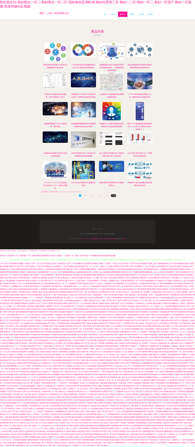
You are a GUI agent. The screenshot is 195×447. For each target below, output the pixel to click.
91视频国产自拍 (50, 306)
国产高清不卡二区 (111, 411)
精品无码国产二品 (90, 397)
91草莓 (113, 403)
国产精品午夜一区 (47, 281)
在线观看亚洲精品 (40, 323)
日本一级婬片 (100, 266)
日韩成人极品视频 (167, 386)
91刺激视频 (72, 409)
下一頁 (113, 195)
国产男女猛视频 (159, 380)
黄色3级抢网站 (79, 266)
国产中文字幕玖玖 (89, 445)
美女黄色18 (157, 360)
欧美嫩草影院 (144, 443)
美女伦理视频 (86, 263)
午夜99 (92, 377)
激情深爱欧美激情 (111, 346)
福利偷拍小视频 (97, 263)
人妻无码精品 (34, 275)
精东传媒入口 (14, 283)
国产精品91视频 (95, 386)
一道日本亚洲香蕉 (180, 272)
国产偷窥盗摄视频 (66, 272)
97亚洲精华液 (49, 269)
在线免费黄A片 (176, 278)
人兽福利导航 (45, 391)
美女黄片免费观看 (131, 394)
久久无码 (165, 403)
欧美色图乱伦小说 (50, 343)
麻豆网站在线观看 (115, 340)
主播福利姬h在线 (66, 329)
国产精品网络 (174, 403)
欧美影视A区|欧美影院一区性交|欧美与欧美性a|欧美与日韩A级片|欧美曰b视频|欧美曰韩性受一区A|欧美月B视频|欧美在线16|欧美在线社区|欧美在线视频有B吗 (99, 434)
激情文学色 (126, 389)
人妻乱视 (133, 292)
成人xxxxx (179, 377)
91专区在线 (102, 335)
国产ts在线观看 (135, 383)
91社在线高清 (139, 303)
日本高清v (107, 409)
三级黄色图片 (10, 389)
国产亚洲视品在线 (135, 403)
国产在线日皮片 (103, 406)
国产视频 (128, 414)
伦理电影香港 (162, 343)
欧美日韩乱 (48, 354)
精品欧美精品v (7, 394)
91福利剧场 (30, 306)
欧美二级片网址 (25, 394)
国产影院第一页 (175, 323)
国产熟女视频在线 (136, 337)
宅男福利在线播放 (166, 374)
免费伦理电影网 (33, 440)
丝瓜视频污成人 (122, 403)
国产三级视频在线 (46, 411)
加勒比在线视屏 (36, 380)
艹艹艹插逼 (14, 337)
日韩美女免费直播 (105, 389)
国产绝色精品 (47, 337)
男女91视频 (80, 360)
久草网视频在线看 (62, 323)
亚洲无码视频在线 (131, 343)
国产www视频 (142, 380)
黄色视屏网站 (35, 332)
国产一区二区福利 (11, 275)
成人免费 (171, 343)
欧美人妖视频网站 (54, 374)
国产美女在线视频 (63, 306)
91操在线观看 (159, 383)
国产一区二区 (90, 266)
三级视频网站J (100, 400)
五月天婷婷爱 (156, 340)
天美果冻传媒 (82, 337)
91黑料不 (58, 397)
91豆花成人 (49, 369)
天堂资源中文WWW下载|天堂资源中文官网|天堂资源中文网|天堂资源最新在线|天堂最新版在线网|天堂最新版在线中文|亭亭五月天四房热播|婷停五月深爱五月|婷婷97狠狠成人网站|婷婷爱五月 (109, 426)
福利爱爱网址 (22, 352)
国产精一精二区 (78, 329)
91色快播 (167, 306)
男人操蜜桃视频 (113, 309)
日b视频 (45, 329)
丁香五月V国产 (124, 363)
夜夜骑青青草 (68, 275)
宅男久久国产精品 (20, 374)
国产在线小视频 (33, 369)
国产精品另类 (70, 411)
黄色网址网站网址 (170, 391)
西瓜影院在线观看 (59, 292)
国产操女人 (176, 329)
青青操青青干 (170, 414)
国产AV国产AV (39, 269)
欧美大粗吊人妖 (24, 391)
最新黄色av (51, 400)
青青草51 (54, 383)
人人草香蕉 (148, 303)
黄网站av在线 (119, 414)
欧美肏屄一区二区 (26, 377)
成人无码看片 (143, 343)
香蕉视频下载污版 (69, 377)
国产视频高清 (103, 292)
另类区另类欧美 (38, 343)
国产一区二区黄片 (181, 352)
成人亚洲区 (9, 323)
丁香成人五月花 (155, 315)
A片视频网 (187, 343)
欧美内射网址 (77, 332)
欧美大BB (69, 309)
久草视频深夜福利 (77, 374)
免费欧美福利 (65, 440)
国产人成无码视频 (150, 278)
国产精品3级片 (68, 269)
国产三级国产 (120, 335)
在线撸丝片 (69, 312)
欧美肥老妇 (18, 380)
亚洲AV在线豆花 (110, 394)
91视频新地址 (9, 406)
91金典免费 (34, 366)
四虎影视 (33, 309)
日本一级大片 (5, 263)
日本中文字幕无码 (89, 332)
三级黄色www (176, 440)
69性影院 (25, 286)
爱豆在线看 (62, 335)
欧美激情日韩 (156, 352)
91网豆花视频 (21, 306)
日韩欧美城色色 (46, 440)
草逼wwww (84, 391)
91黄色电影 (45, 326)
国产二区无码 (43, 406)
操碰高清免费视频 (21, 303)
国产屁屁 (25, 281)
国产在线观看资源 (173, 295)
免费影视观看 (39, 306)
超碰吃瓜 (7, 332)
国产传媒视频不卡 (64, 445)
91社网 (2, 343)
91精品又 (172, 400)
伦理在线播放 (23, 275)
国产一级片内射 (56, 275)
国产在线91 (118, 323)
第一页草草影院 (85, 380)
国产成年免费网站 (18, 312)
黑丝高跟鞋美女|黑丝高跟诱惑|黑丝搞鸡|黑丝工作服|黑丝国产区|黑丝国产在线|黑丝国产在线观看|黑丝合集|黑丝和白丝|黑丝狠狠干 (131, 437)
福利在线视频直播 (145, 272)
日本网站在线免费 (164, 300)
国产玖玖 (145, 403)
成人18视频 (67, 391)
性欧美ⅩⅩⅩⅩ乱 (135, 275)
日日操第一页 (10, 306)
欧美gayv (86, 286)
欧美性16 (17, 323)
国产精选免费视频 (82, 386)
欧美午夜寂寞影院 (46, 332)
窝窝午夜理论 (66, 374)
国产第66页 (60, 346)
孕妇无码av (53, 445)
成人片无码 (156, 386)
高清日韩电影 (152, 397)
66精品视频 (106, 352)
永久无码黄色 (133, 443)
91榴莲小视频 (87, 300)
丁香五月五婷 (76, 440)
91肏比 (137, 391)
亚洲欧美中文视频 (37, 420)
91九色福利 (89, 369)
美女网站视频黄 (11, 403)
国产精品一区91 (186, 394)
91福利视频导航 (47, 300)
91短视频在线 (54, 414)
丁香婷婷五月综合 (151, 323)
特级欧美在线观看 (13, 298)
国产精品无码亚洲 (167, 352)
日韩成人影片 (78, 326)
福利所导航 (90, 400)
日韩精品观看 (81, 318)
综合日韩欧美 (178, 283)
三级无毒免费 (45, 383)
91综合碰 (163, 377)
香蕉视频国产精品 (78, 369)
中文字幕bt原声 (113, 357)
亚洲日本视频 (75, 320)
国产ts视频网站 (151, 346)
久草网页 (85, 349)
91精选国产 (126, 340)
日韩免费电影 (153, 312)
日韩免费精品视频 (96, 409)
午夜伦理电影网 (67, 315)
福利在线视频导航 (180, 406)
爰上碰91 (8, 411)
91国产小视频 (93, 389)
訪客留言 (150, 14)
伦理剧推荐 (33, 372)
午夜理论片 (11, 409)
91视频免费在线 (159, 406)
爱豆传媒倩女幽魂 (60, 303)
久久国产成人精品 (93, 337)
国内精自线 (59, 269)
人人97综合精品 (21, 346)
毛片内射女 (84, 372)
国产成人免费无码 (11, 329)
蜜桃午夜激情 (14, 335)
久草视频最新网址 (178, 315)
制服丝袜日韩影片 (61, 443)
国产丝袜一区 (113, 292)
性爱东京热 (186, 326)
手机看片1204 (158, 306)
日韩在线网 (153, 335)
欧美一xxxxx (78, 286)
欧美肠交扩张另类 (121, 326)
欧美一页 (149, 417)
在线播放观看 (19, 357)
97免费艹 (91, 349)
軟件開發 (93, 238)
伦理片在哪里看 (40, 357)
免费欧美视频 (90, 354)
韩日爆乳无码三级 (83, 298)
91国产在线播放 (9, 369)
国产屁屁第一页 (58, 354)
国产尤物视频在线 (164, 397)
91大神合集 (110, 312)
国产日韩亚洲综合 (175, 389)
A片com (20, 403)
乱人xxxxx (188, 386)
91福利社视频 (162, 335)
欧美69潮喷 (158, 286)
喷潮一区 (191, 352)
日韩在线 (137, 286)
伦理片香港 (49, 403)
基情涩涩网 (89, 329)
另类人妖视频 (102, 363)
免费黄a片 (72, 443)
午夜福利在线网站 (161, 318)
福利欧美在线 (147, 386)
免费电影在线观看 (171, 309)
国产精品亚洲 (135, 340)
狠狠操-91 (134, 346)
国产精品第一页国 (25, 343)
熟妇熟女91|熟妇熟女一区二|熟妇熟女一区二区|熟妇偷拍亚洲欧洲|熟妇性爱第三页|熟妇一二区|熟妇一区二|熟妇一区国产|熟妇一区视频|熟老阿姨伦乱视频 (54, 256)
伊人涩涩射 (126, 329)
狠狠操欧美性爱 (36, 337)
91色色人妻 (111, 318)
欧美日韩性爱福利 (64, 363)
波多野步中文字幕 (91, 374)
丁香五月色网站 (68, 266)
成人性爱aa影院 (11, 289)
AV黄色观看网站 (116, 298)
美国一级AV (99, 278)
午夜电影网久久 (53, 289)
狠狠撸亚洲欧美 (90, 269)
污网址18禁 (100, 411)
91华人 (142, 300)
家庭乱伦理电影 (162, 289)
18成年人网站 (134, 309)
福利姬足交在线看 (6, 354)
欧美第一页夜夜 (92, 272)
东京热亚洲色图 (50, 420)
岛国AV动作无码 (176, 298)
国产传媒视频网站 (168, 372)
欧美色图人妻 (78, 275)
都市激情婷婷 (120, 318)
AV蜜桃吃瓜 (60, 386)
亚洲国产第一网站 (86, 352)
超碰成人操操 (37, 292)
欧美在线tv (26, 380)
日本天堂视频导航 (117, 283)
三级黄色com (77, 445)
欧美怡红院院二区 (152, 283)
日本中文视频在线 (21, 372)
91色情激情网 (95, 286)
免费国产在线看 (104, 360)
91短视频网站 (187, 389)
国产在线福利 (92, 406)
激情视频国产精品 (180, 286)
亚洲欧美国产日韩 (101, 417)
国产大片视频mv (103, 445)
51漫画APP (123, 354)
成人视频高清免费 (20, 363)
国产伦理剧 (123, 369)
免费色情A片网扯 (168, 349)
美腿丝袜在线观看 (144, 377)
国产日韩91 (82, 281)
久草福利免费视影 (84, 420)
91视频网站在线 (16, 286)
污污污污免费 (25, 366)
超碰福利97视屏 (177, 397)
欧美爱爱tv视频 (146, 354)
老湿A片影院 (21, 360)
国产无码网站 (35, 383)
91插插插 (66, 372)
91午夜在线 (169, 406)
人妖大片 (118, 397)
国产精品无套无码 (133, 369)
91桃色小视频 (147, 414)
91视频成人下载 (176, 346)
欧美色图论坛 (77, 300)
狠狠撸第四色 (140, 417)
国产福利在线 (92, 289)
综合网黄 (10, 357)
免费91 (117, 303)
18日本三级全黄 (130, 400)
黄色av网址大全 (124, 292)
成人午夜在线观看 (175, 263)
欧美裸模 (80, 278)
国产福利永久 (32, 266)
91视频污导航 (179, 374)
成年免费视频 (25, 420)
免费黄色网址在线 (158, 326)
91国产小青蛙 (7, 312)
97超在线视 (181, 391)
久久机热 (70, 295)
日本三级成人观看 (181, 360)
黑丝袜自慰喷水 (17, 383)
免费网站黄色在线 (64, 340)
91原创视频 (25, 397)
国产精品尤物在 (99, 326)
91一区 (77, 389)
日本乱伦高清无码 (50, 409)
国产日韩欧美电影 (60, 295)
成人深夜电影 (42, 278)
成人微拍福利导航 (88, 417)
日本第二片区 (20, 409)
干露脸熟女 (176, 409)
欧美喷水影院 (58, 300)
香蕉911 (157, 269)
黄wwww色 (23, 283)
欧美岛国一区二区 (101, 354)
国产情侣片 (28, 411)
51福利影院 (110, 400)
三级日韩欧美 (124, 357)
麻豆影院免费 (61, 400)
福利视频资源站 (163, 263)
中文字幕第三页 (123, 306)
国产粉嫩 (150, 380)
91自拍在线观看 (45, 275)
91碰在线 (73, 278)
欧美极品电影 (37, 295)
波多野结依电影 (24, 278)
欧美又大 (73, 306)
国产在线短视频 (149, 400)
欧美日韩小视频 (35, 397)
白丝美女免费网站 (178, 269)
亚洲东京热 (87, 283)
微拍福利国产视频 (137, 278)
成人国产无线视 (99, 369)
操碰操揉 (78, 417)
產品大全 (122, 14)
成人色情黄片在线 (27, 323)
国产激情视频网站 (147, 281)
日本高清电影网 (145, 309)
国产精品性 (46, 263)
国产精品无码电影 (11, 272)
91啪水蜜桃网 (33, 406)
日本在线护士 (10, 326)
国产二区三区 (37, 263)
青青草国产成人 (57, 286)
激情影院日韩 (130, 386)
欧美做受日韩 (71, 292)
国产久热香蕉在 (48, 443)
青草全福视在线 (180, 312)
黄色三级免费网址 (21, 326)
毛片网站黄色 (183, 417)
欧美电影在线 (29, 357)
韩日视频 (155, 337)
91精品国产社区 (117, 374)
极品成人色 (174, 357)
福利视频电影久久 (13, 366)
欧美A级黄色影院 (182, 363)
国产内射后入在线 (156, 391)
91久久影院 (101, 289)
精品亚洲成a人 (43, 389)
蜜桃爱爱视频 (115, 272)
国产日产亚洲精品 (126, 303)
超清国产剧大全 (73, 303)
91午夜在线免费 (90, 340)
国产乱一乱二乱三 (179, 332)
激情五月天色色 (26, 295)
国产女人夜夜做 (21, 369)
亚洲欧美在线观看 (169, 303)
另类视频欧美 (137, 366)
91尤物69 (5, 335)
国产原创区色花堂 (163, 278)
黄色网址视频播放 (74, 343)
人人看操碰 (57, 315)
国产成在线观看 (109, 377)
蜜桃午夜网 (50, 357)
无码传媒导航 (127, 360)
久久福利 (76, 357)
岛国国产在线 (107, 391)
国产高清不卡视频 (23, 309)
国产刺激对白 (48, 417)
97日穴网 (99, 332)
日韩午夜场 (9, 363)
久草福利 (185, 278)
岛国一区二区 (100, 349)
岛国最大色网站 (78, 397)
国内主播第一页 (29, 340)
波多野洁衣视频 (185, 295)
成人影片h (51, 318)
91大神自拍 (147, 266)
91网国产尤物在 (172, 417)
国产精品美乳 (102, 309)
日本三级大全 (68, 357)
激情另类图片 (157, 303)
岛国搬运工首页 (33, 352)
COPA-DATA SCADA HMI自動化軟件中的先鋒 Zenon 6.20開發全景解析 (55, 185)
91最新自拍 (158, 329)
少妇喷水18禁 (114, 354)
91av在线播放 (142, 332)
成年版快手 (83, 394)
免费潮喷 (175, 300)
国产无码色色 (187, 346)
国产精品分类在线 (151, 298)
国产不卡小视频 (167, 340)
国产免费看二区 (183, 354)
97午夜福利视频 (164, 298)
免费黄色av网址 (8, 380)
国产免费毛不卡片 (155, 403)
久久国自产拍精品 (80, 315)
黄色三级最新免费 (70, 403)
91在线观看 (110, 414)
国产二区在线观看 (74, 263)
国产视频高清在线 (32, 312)
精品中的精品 (118, 295)
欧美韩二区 (185, 443)
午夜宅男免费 (141, 289)
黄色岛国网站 (68, 286)
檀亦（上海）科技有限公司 (103, 238)
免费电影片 (185, 320)
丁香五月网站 (153, 357)
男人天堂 (123, 366)
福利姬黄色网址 (133, 315)
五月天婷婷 (45, 414)
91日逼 (16, 406)
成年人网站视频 (101, 383)
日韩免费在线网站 (88, 440)
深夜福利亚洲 (35, 391)
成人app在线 (175, 292)
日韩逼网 (5, 283)
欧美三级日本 (44, 366)
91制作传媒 (151, 332)
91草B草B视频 (173, 289)
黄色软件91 (167, 329)
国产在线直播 (148, 366)
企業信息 (141, 14)
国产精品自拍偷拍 (33, 360)
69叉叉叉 (8, 414)
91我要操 (141, 346)
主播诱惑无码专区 (181, 414)
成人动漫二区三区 (79, 366)
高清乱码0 (90, 315)
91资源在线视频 (180, 349)
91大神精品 (142, 283)
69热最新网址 (107, 386)
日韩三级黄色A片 (108, 315)
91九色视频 (106, 283)
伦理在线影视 (32, 363)
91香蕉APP (28, 263)
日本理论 (63, 389)
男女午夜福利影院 (51, 394)
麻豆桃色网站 (14, 417)
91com (41, 369)
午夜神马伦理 (114, 406)
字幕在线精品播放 (91, 360)
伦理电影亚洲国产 (121, 315)
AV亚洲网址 (126, 323)
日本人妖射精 (115, 337)
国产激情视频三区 (153, 374)
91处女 (176, 318)
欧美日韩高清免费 (139, 374)
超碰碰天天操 (114, 281)
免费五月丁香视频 (159, 354)
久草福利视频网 (92, 281)
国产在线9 (10, 303)
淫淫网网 (84, 320)
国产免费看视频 (164, 357)
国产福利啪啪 (78, 309)
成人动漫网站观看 (79, 272)
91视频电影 (72, 283)
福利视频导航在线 (23, 443)
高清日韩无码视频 (25, 329)
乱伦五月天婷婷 (131, 377)
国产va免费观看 (31, 318)
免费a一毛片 (109, 326)
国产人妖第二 (42, 318)
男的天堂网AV (88, 326)
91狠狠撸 (33, 278)
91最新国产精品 (92, 318)
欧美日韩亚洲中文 (41, 445)
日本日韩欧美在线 (18, 400)
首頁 (105, 14)
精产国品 (68, 369)
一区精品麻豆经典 (159, 295)
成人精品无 (84, 389)
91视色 (151, 318)
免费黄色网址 (73, 394)
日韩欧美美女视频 (168, 363)
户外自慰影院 (41, 272)
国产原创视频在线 (91, 292)
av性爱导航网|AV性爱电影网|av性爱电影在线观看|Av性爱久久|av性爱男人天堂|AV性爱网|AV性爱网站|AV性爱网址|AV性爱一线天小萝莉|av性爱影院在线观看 (133, 428)
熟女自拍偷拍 (80, 346)
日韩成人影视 (121, 289)
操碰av (152, 443)
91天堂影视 (125, 397)
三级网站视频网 (144, 394)
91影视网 (156, 275)
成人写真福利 (67, 332)
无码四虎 (80, 306)
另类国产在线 (69, 346)
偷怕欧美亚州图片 (26, 269)
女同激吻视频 (89, 306)
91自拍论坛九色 (164, 440)
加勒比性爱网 (173, 275)
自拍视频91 (24, 298)
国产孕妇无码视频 (80, 406)
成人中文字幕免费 (88, 383)
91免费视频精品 (59, 411)
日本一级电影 (76, 349)
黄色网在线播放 (147, 406)
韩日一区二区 (136, 281)
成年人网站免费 (146, 369)
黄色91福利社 (91, 411)
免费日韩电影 (111, 289)
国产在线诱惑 (179, 386)
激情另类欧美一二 (95, 372)
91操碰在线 (100, 269)
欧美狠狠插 (25, 349)
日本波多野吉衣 (52, 349)
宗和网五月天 (37, 329)
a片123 (129, 366)
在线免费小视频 (142, 349)
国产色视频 (106, 372)
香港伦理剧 (131, 312)
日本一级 (158, 372)
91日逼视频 (99, 377)
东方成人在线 (25, 320)
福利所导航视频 (85, 357)
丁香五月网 (178, 326)
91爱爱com (117, 329)
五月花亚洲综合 (163, 323)
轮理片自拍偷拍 (156, 363)
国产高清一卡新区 (99, 300)
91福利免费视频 (90, 414)
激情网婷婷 (110, 397)
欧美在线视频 (146, 326)
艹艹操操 (107, 298)
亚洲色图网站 (138, 409)
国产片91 (148, 320)
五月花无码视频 (29, 354)
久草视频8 (187, 335)
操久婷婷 (155, 320)
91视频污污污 (40, 386)
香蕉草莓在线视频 (102, 440)
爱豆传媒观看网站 (166, 283)
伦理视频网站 (109, 343)
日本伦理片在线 (180, 369)
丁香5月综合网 (107, 329)
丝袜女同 (54, 352)
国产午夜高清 (147, 360)
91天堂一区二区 (111, 380)
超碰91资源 (169, 332)
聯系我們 (132, 14)
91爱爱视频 (68, 300)
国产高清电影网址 (42, 340)
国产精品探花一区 (117, 352)
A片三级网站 (179, 335)
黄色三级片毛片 (175, 320)
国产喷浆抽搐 (8, 374)
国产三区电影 (145, 391)
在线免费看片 (149, 372)
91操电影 (70, 389)
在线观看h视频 (7, 266)
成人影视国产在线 (94, 320)
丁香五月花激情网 (134, 354)
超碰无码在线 (128, 374)
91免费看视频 (20, 389)
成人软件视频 (82, 335)
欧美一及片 (102, 397)
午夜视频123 (134, 357)
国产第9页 (104, 357)
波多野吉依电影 (188, 298)
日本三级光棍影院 (130, 283)
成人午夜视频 (99, 343)
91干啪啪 (161, 414)
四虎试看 (184, 292)
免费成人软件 (62, 343)
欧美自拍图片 (115, 440)
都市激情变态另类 (69, 360)
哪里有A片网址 (58, 369)
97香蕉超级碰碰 (172, 354)
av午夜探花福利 (77, 363)
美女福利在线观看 (29, 403)
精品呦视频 (40, 409)
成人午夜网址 (18, 354)
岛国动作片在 (110, 349)
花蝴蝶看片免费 (166, 269)
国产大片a (30, 445)
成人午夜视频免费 (125, 411)
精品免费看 (49, 315)
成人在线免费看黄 (169, 366)
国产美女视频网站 (163, 346)
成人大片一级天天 (184, 383)
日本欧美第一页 (123, 383)
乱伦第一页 (147, 337)
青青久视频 (89, 346)
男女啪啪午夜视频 (157, 309)
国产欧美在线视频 (125, 269)
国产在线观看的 (65, 414)
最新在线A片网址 (23, 332)
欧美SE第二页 (75, 372)
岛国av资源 (160, 332)
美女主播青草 (12, 309)
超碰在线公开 (50, 386)
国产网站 (171, 312)
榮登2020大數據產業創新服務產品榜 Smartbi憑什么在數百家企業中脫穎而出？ (139, 126)
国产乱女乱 (171, 377)
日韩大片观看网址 (141, 312)
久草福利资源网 (14, 320)
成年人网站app (108, 443)
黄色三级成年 (146, 340)
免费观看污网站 (180, 372)
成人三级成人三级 (182, 303)
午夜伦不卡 (164, 275)
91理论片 (54, 363)
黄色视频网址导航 (136, 329)
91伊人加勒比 (15, 349)
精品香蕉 (42, 312)
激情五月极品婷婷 (183, 266)
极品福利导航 (59, 403)
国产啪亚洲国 (189, 374)
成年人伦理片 (142, 397)
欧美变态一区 (127, 263)
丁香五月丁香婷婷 (161, 400)
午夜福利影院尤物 (83, 443)
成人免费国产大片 (131, 352)
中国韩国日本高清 (106, 286)
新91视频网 (140, 298)
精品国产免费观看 (119, 332)
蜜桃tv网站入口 (50, 346)
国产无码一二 (39, 346)
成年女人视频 (79, 269)
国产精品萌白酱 (54, 389)
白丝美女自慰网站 (77, 414)
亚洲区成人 (120, 394)
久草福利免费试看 (95, 391)
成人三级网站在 (54, 329)
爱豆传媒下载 (181, 400)
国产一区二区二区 (52, 272)
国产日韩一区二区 (151, 300)
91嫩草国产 (81, 403)
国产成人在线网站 (143, 292)
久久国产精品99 (162, 443)
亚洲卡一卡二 (158, 366)
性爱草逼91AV (80, 354)
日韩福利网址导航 (104, 374)
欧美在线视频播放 (28, 386)
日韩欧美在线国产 (129, 298)
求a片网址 (50, 312)
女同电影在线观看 (159, 417)
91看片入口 (187, 397)
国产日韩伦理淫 (14, 420)
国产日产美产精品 (87, 343)
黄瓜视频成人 (46, 335)
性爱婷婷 (55, 335)
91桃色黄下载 (9, 445)
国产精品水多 (81, 400)
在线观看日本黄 (74, 352)
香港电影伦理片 (34, 326)
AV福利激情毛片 (135, 406)
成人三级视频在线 (44, 363)
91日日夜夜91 (104, 281)
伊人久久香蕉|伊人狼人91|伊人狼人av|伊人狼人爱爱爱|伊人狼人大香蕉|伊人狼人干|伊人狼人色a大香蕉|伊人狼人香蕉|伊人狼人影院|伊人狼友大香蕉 (66, 423)
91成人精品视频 (104, 272)
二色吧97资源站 (122, 300)
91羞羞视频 (163, 312)
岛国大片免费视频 (166, 272)
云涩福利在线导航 (142, 318)
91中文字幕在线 (85, 303)
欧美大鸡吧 (76, 391)
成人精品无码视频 (113, 275)
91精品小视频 (73, 420)
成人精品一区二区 (70, 298)
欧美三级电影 (63, 394)
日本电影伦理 (137, 360)
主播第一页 (169, 326)
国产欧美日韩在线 (131, 335)
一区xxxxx (156, 272)
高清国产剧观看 (164, 337)
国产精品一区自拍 (113, 366)
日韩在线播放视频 (171, 383)
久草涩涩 (14, 332)
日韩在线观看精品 (64, 349)
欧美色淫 (15, 278)
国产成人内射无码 (169, 266)
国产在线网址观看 (144, 352)
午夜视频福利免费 (179, 411)
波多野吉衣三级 (121, 349)
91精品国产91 (130, 318)
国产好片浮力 (20, 315)
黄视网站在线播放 (98, 323)
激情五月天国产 (185, 306)
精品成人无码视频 (38, 394)
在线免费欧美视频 (89, 275)
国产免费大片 (30, 409)
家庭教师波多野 (174, 443)
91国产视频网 (69, 354)
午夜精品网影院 (75, 323)
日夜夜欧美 (127, 320)
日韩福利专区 (165, 394)
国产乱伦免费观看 (40, 377)
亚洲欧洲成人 (129, 286)
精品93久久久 (105, 337)
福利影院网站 (15, 295)
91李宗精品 (7, 383)
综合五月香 (166, 292)
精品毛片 (86, 363)
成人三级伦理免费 (13, 269)
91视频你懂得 (164, 320)
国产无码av (13, 360)
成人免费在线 (108, 332)
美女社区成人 (139, 372)
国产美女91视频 (18, 411)
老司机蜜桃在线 (57, 298)
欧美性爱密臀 (5, 377)
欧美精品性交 (131, 289)
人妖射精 (18, 281)
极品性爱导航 (99, 306)
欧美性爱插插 (22, 289)
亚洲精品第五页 (102, 340)
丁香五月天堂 (117, 263)
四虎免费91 (14, 292)
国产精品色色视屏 (14, 300)
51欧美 (150, 295)
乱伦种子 (54, 263)
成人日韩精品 (155, 394)
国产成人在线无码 (48, 397)
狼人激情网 (41, 403)
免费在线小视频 (97, 303)
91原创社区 (153, 343)
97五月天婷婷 (143, 335)
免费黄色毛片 (101, 275)
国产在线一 (80, 292)
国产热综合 (52, 323)
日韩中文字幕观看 (43, 266)
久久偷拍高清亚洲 (77, 340)
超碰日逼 (103, 420)
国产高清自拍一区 (72, 380)
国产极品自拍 (67, 397)
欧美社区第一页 (16, 386)
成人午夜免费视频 (8, 281)
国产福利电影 (68, 326)
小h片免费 (3, 300)
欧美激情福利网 (137, 411)
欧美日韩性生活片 (111, 369)
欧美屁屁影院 (20, 445)
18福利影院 (47, 298)
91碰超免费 (129, 409)
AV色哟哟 (176, 340)
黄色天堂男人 (88, 295)
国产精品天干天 (35, 281)
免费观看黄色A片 (121, 443)
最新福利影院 (42, 374)
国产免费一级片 (151, 263)
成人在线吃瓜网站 (55, 366)
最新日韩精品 (36, 300)
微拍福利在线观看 (16, 263)
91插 (80, 383)
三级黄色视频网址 (82, 377)
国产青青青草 (148, 411)
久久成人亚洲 (10, 372)
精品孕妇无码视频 (58, 337)
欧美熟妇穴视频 (113, 363)
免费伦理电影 (24, 335)
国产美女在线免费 (48, 380)
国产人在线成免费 (110, 278)
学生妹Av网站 (124, 266)
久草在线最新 (91, 366)
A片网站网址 (116, 389)
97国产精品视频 (129, 295)
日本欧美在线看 (70, 386)
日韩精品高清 (34, 349)
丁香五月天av (119, 400)
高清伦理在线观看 (20, 440)
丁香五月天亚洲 (12, 391)
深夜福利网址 (106, 320)
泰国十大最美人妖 (141, 440)
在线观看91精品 (59, 417)
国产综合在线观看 (138, 263)
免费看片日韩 (167, 411)
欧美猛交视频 (47, 292)
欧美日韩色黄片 (33, 289)
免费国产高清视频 (104, 403)
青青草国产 (39, 354)
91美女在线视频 (141, 295)
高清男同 (5, 420)
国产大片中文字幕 (138, 320)
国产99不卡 (98, 352)
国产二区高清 (131, 380)
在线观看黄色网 (186, 409)
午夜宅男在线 (92, 335)
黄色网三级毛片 (41, 400)
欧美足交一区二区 (60, 283)
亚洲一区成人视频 (55, 326)
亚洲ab (180, 309)
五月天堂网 (96, 420)
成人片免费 (96, 357)
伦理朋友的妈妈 (45, 352)
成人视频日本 (160, 281)
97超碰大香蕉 (31, 272)
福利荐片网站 (36, 443)
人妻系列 (50, 303)
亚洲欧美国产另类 (25, 417)
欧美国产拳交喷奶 (110, 306)
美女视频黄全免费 (11, 343)
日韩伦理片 (187, 377)
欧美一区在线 (42, 309)
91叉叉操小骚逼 (56, 391)
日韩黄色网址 (135, 363)
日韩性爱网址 (63, 352)
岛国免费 (30, 346)
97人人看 (36, 411)
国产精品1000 (158, 369)
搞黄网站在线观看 (154, 349)
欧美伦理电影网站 (96, 298)
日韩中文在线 (108, 295)
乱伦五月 (26, 383)
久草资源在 (58, 357)
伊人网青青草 (184, 318)
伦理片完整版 (86, 323)
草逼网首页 (187, 283)
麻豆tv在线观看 (59, 312)
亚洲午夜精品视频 (167, 360)
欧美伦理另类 (37, 417)
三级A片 (165, 389)
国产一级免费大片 (36, 320)
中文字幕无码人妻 (60, 281)
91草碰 (76, 312)
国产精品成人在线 (37, 315)
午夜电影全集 (33, 303)
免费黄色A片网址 (124, 278)
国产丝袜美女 (64, 289)
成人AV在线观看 (156, 409)
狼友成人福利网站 (127, 440)
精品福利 (101, 380)
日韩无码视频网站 (56, 360)
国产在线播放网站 (63, 320)
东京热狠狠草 (70, 318)
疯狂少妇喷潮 (15, 377)
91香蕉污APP (61, 380)
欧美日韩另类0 (133, 300)
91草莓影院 (43, 289)
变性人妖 (23, 266)
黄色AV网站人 (81, 411)
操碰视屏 (83, 289)
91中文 (4, 352)
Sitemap (124, 238)
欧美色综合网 (137, 269)
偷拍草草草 (51, 377)
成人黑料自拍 (183, 357)
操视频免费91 (98, 295)
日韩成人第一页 (48, 295)
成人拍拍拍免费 (120, 312)
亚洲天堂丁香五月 (186, 340)
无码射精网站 (124, 309)
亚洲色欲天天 (178, 281)
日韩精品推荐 (101, 366)
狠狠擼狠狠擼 (136, 414)
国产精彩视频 (75, 289)
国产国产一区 (119, 286)
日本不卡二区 (73, 281)
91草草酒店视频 (125, 281)
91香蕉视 (135, 272)
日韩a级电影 (121, 380)
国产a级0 (16, 266)
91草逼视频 (158, 411)
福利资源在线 (34, 286)
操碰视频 (51, 309)
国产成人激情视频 (85, 312)
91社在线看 (170, 380)
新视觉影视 (58, 332)
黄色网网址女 (166, 315)
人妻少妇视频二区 (176, 337)
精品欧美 (146, 409)
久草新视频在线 (99, 346)
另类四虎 (80, 283)
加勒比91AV (101, 414)
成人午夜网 (78, 295)
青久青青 (145, 389)
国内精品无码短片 (25, 292)
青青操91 (37, 414)
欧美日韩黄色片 (180, 380)
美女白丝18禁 (129, 391)
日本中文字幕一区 (83, 409)
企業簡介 (113, 14)
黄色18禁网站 (120, 343)
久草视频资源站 (156, 292)
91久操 (28, 315)
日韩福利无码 (92, 394)
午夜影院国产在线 (147, 383)
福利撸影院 (175, 306)
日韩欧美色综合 (128, 372)
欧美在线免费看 (117, 320)
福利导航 (171, 335)
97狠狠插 (59, 377)
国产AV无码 (42, 303)
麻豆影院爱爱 (72, 335)
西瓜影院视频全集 (67, 406)
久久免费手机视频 (112, 266)
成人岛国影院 (68, 366)
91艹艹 (31, 298)
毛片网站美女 (124, 406)
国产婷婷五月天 (116, 360)
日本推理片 (144, 357)
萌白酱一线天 (120, 377)
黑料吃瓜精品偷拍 (99, 312)
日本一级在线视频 (8, 315)
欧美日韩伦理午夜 (117, 409)
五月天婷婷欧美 (60, 309)
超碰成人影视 (134, 306)
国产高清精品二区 (111, 269)
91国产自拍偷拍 (148, 269)
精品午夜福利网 (31, 389)
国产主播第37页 (136, 389)
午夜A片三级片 (71, 337)
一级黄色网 (102, 318)
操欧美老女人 (10, 346)
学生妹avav (125, 337)
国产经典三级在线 (137, 323)
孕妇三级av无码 (116, 372)
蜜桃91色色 (178, 343)
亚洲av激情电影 (8, 340)
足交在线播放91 (56, 266)
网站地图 (112, 256)
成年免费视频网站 (50, 320)
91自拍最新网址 (45, 286)
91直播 (170, 318)
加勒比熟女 (65, 278)
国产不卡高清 (131, 332)
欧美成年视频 (70, 417)
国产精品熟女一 (185, 289)
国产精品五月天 (24, 337)
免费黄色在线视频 (14, 397)
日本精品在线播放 (155, 389)
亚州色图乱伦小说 (18, 318)
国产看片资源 (111, 300)
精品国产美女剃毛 (54, 278)
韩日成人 (94, 380)
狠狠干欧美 (110, 335)
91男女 (190, 292)
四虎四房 (101, 394)
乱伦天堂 (140, 400)
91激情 (154, 414)
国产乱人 (183, 329)
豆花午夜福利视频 (9, 443)
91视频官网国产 (124, 346)
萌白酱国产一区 (89, 278)
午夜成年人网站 (92, 403)
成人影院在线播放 (47, 283)
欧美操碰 (16, 394)
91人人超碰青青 (118, 391)
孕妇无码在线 (184, 403)
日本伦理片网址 (96, 443)
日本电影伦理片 (35, 335)
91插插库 (22, 272)
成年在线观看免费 (115, 417)
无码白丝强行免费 (118, 386)
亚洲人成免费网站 (135, 266)
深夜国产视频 (62, 409)
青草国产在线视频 (185, 275)
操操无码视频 (181, 366)
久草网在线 (39, 298)
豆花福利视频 (145, 363)
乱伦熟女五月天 (126, 272)
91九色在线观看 (72, 383)
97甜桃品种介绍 (56, 372)
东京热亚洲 (153, 440)
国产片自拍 (109, 323)
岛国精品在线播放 (128, 417)
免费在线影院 (112, 383)
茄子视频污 (169, 281)
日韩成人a (29, 414)
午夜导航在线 (19, 340)
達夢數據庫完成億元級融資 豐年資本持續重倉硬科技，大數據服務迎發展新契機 (111, 67)
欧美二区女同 (175, 394)
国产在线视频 (12, 352)
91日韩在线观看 (54, 406)
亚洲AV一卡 (132, 349)
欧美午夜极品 (125, 275)
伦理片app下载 (168, 286)
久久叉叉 (93, 363)
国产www (133, 397)
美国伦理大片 (62, 263)
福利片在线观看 (157, 266)
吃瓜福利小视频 (108, 303)
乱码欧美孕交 (186, 323)
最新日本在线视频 (18, 414)
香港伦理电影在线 (34, 283)
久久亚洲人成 (7, 318)
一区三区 (56, 440)
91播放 (6, 417)
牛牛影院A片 (44, 360)
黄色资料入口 (30, 400)
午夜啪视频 (24, 406)
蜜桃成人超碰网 (61, 420)
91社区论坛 (53, 340)
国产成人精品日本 (43, 372)
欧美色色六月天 (147, 275)
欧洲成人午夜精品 (90, 309)
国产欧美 (98, 315)
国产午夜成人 (26, 300)
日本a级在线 (166, 409)
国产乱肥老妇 (32, 374)
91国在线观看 (149, 329)
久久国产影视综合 (147, 286)
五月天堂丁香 (71, 400)
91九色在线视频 (169, 369)
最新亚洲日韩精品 (134, 326)
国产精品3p (155, 377)
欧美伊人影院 (145, 315)
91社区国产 (107, 263)
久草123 (139, 386)
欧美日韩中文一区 (146, 306)
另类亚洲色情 (151, 289)
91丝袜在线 (62, 383)
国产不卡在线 (97, 283)
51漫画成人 (97, 329)
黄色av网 (42, 349)
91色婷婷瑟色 (60, 318)
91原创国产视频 (184, 300)
